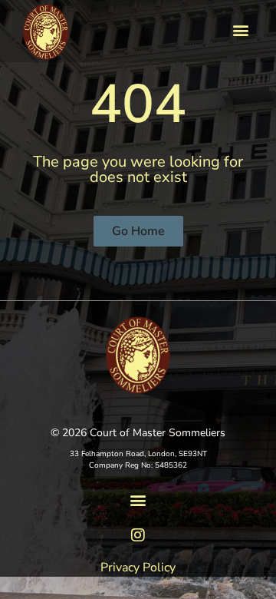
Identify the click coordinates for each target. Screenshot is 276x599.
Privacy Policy (138, 567)
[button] (240, 29)
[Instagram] (138, 535)
